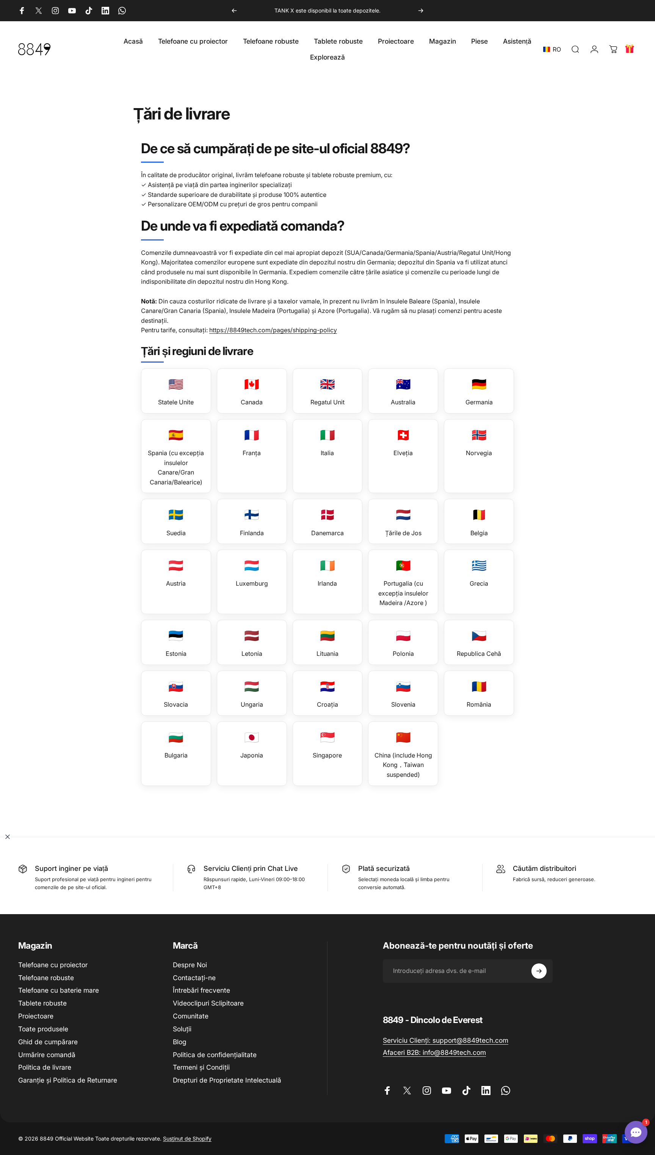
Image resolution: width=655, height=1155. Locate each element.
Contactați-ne (194, 978)
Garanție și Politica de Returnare (67, 1080)
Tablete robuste (42, 1003)
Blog (179, 1042)
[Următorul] (420, 10)
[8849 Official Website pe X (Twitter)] (38, 10)
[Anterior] (234, 10)
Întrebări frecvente (201, 990)
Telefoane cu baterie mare (58, 990)
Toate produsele (43, 1029)
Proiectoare (35, 1016)
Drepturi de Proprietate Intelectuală (227, 1080)
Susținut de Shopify (187, 1138)
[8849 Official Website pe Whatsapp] (122, 10)
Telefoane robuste (46, 978)
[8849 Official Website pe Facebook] (22, 10)
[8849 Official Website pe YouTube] (72, 10)
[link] (445, 1040)
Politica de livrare (44, 1067)
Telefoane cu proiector (53, 965)
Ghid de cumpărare (48, 1042)
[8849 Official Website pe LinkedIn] (105, 10)
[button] (553, 49)
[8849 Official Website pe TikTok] (88, 10)
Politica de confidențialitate (215, 1055)
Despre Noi (190, 965)
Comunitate (190, 1016)
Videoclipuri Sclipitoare (208, 1003)
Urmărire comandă (46, 1055)
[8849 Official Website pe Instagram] (55, 10)
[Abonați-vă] (539, 971)
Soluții (182, 1029)
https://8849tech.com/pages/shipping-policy (273, 330)
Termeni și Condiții (201, 1067)
